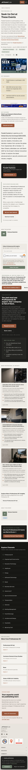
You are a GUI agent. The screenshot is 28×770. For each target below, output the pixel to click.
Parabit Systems (17, 42)
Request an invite (8, 125)
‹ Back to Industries (5, 8)
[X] (4, 734)
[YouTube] (6, 734)
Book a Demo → (4, 731)
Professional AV (6, 11)
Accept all (7, 766)
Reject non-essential (19, 766)
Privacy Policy (14, 763)
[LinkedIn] (1, 734)
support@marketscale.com (9, 264)
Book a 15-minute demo (10, 713)
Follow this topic (14, 267)
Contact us (3, 730)
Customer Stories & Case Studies (10, 39)
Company (5, 517)
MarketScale (21, 36)
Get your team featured (11, 212)
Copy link (9, 54)
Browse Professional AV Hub (10, 500)
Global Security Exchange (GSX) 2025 (13, 136)
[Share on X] (14, 55)
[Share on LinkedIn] (16, 55)
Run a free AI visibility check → (12, 287)
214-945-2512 (10, 263)
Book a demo (8, 330)
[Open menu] (26, 2)
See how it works (9, 216)
